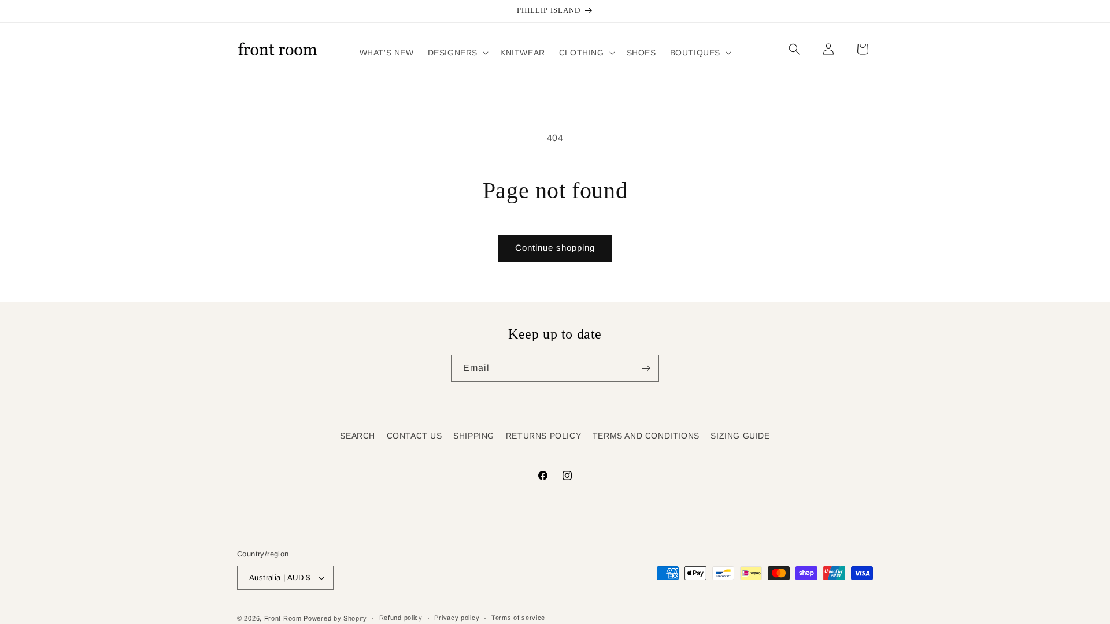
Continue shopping (555, 247)
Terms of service (518, 617)
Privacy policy (456, 617)
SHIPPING (473, 435)
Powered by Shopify (335, 618)
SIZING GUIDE (740, 435)
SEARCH (357, 435)
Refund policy (401, 617)
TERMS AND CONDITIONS (646, 435)
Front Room (283, 618)
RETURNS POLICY (543, 435)
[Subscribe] (645, 368)
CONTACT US (414, 435)
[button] (457, 52)
